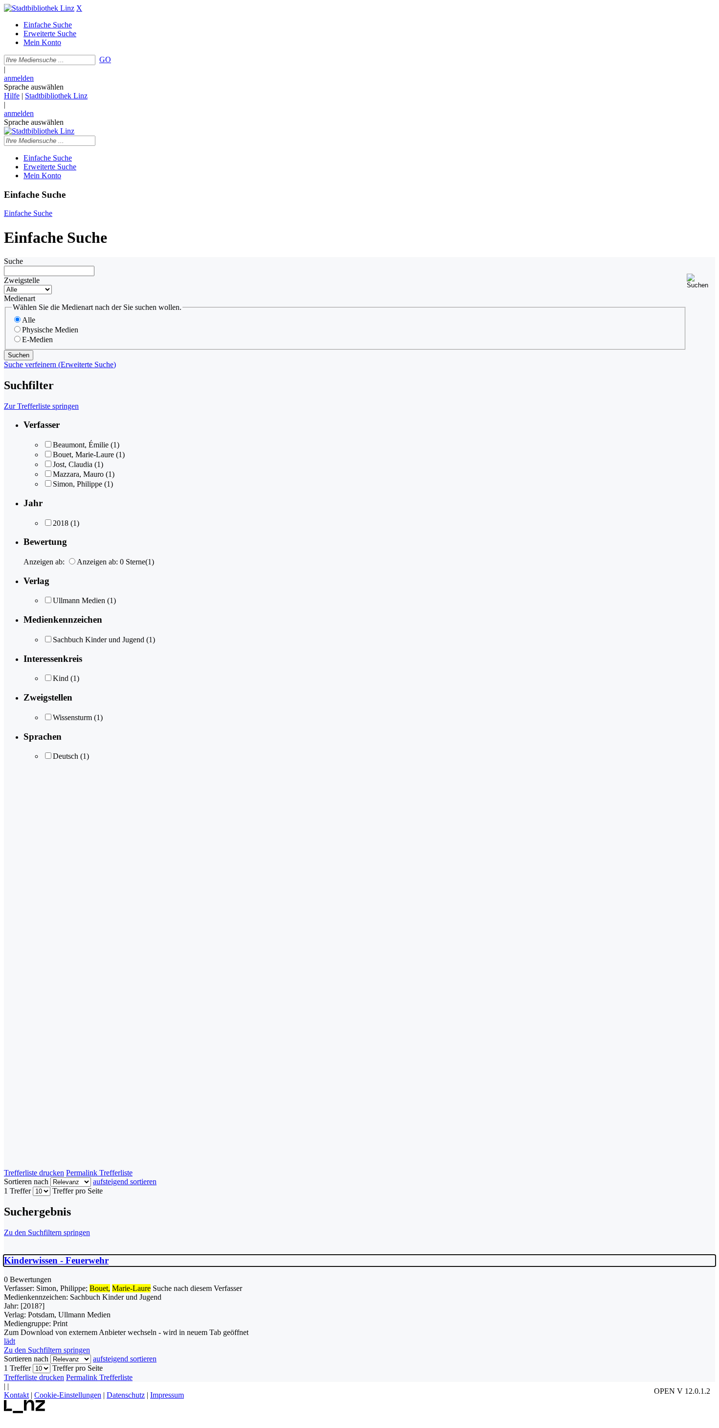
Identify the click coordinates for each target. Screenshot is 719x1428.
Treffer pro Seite (77, 1191)
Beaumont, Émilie (81, 445)
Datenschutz (126, 1395)
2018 (60, 523)
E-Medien (37, 339)
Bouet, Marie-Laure (83, 454)
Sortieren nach (26, 1181)
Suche (13, 261)
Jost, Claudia (72, 464)
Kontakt (16, 1395)
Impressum (167, 1395)
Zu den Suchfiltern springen (47, 1232)
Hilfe (12, 96)
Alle (28, 320)
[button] (701, 281)
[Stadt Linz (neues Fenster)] (24, 1410)
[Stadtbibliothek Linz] (39, 8)
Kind (60, 678)
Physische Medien (50, 330)
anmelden (19, 78)
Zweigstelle (22, 280)
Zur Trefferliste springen (41, 406)
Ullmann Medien (79, 600)
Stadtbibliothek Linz (56, 96)
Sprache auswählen (34, 87)
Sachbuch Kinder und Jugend (98, 639)
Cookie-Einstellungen (67, 1395)
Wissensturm (72, 717)
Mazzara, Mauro (78, 474)
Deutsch (65, 756)
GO (105, 59)
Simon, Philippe (77, 484)
